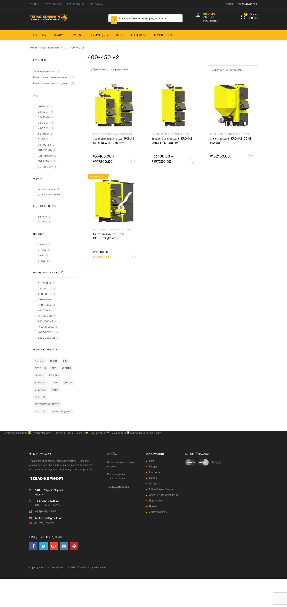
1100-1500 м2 (46, 326)
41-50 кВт (44, 128)
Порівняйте (155, 500)
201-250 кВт (45, 166)
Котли (55, 390)
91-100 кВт (44, 144)
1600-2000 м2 (46, 332)
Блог (119, 35)
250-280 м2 (45, 294)
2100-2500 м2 (46, 337)
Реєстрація (210, 20)
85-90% (42, 216)
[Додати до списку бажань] (134, 86)
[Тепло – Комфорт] (48, 20)
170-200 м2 (45, 283)
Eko (65, 361)
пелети (41, 260)
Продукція (97, 35)
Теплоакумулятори (43, 71)
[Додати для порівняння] (134, 93)
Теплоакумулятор (47, 404)
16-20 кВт (44, 106)
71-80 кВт (44, 139)
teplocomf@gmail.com (49, 518)
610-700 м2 (45, 310)
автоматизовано (47, 188)
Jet (54, 368)
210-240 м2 (45, 288)
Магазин (154, 483)
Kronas (66, 368)
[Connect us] (33, 546)
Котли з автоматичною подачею (230, 134)
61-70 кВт (43, 133)
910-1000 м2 (45, 321)
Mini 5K (39, 375)
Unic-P (68, 382)
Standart (41, 382)
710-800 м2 (45, 315)
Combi (53, 361)
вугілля (42, 249)
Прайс (58, 35)
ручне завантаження (49, 194)
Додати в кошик (250, 156)
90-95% (42, 222)
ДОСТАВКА (96, 4)
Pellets (54, 375)
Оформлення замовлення (163, 495)
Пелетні (40, 397)
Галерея (153, 466)
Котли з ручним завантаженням (112, 134)
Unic (55, 382)
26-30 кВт (44, 117)
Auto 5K (39, 361)
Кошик (153, 478)
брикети (42, 244)
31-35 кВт (44, 122)
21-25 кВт (44, 111)
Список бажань (158, 512)
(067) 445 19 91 (250, 4)
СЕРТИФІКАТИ (53, 4)
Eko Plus (40, 368)
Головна (39, 35)
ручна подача (61, 411)
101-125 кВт (45, 150)
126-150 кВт (45, 155)
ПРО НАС (34, 4)
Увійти (208, 16)
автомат (40, 411)
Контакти (138, 35)
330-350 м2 (45, 299)
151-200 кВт (45, 161)
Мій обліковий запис (161, 489)
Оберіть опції (133, 162)
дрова (41, 255)
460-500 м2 (45, 305)
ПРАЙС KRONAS (75, 4)
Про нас (76, 35)
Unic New (40, 390)
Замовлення (162, 35)
